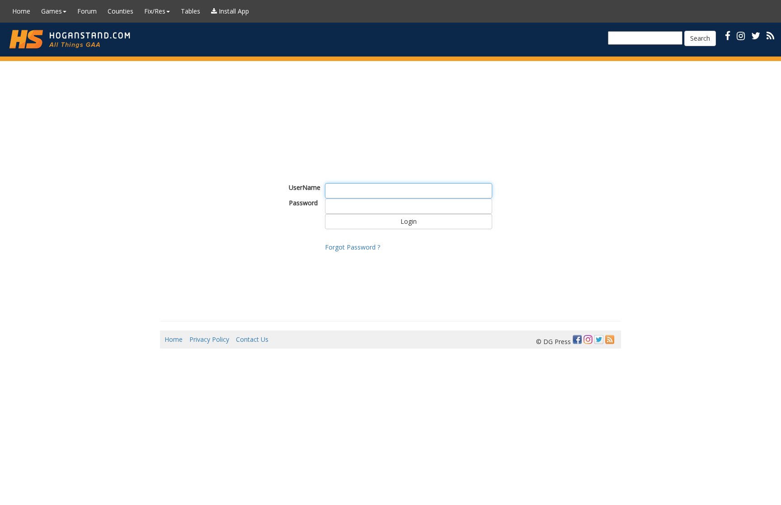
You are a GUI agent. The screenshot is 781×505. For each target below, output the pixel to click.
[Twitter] (598, 339)
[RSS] (770, 35)
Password (303, 202)
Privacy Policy (209, 339)
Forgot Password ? (352, 247)
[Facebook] (577, 339)
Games (51, 11)
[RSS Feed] (609, 339)
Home (21, 11)
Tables (190, 11)
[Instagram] (588, 339)
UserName (303, 187)
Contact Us (252, 339)
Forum (87, 11)
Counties (120, 11)
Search (700, 38)
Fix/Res (154, 11)
